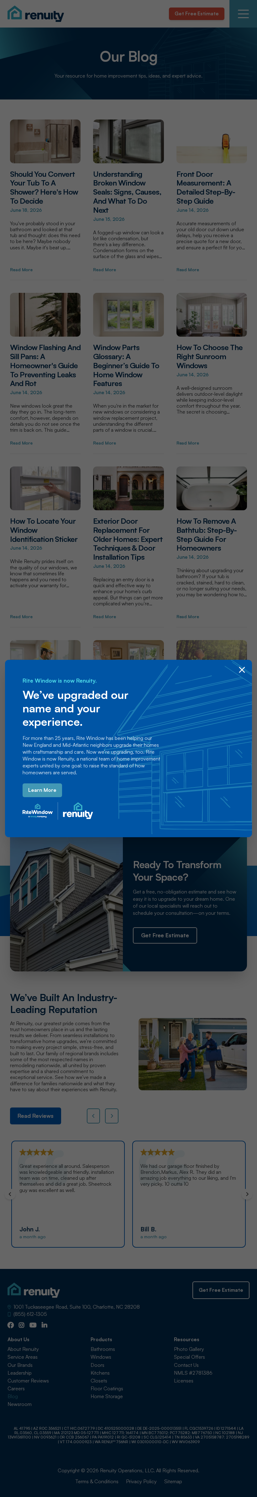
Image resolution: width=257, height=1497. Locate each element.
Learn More (42, 790)
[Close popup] (242, 670)
